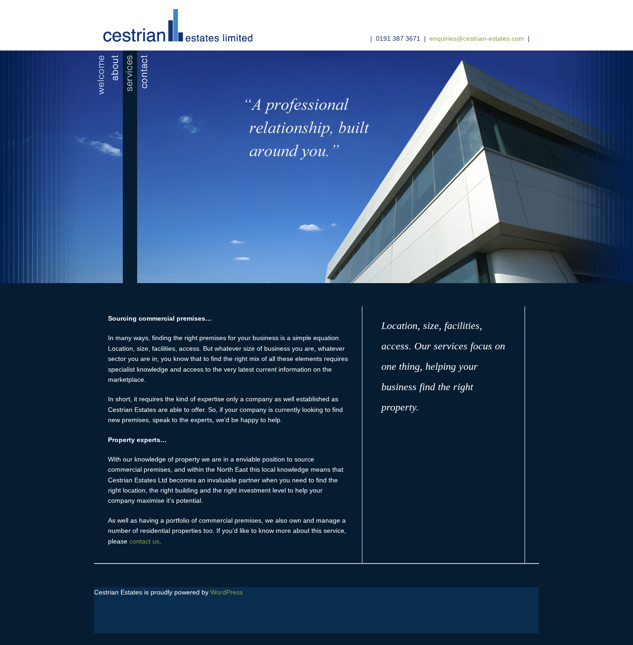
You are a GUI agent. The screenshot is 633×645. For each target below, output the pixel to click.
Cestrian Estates (174, 28)
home (101, 167)
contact (144, 167)
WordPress (226, 592)
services (130, 167)
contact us (144, 541)
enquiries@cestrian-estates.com (477, 38)
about (115, 167)
